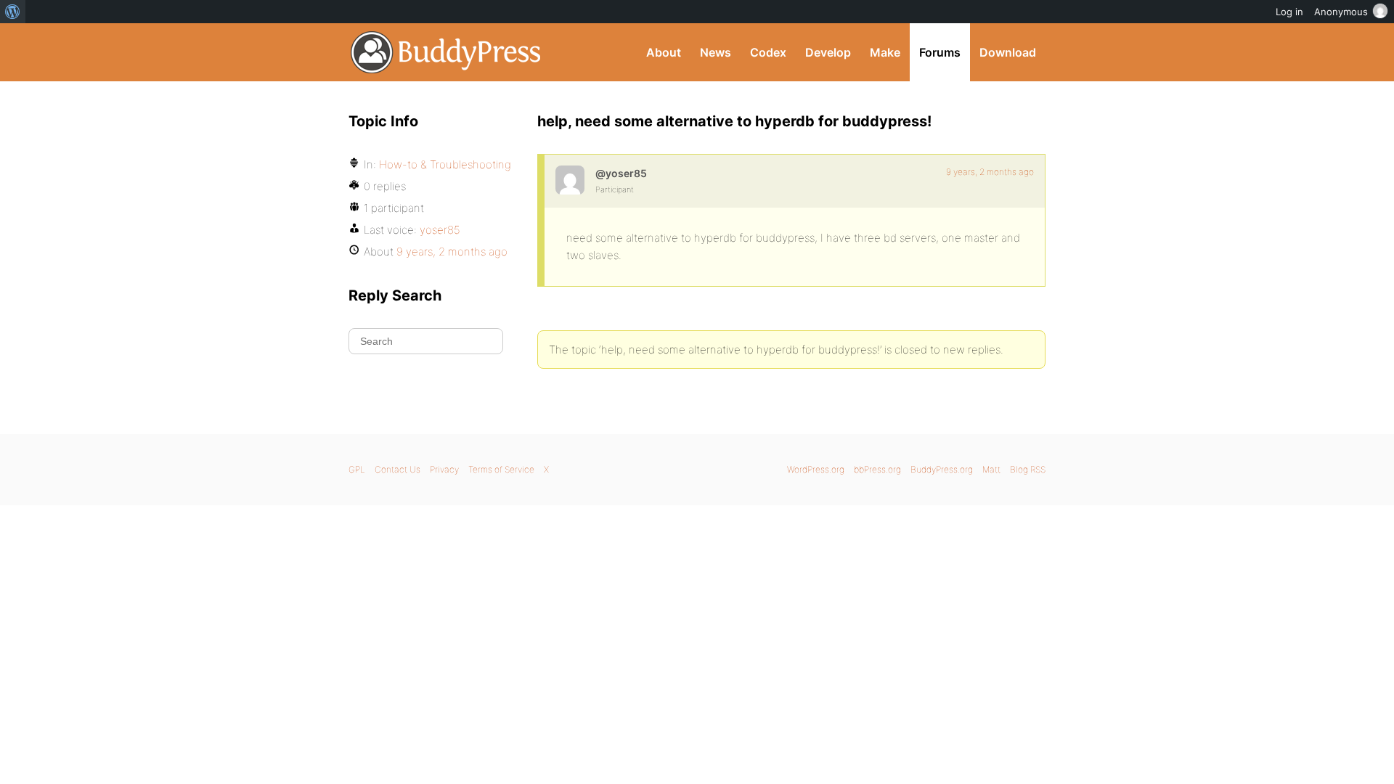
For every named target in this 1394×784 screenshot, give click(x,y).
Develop (828, 52)
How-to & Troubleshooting (445, 164)
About (663, 52)
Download (1007, 52)
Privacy (444, 469)
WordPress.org (815, 469)
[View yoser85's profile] (569, 180)
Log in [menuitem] (1289, 11)
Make (885, 52)
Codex (768, 52)
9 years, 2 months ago (990, 171)
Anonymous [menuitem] (1341, 11)
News (715, 52)
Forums (940, 52)
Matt (991, 469)
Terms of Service (501, 469)
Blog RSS (1028, 469)
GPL (356, 469)
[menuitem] (12, 11)
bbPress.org (877, 469)
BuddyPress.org (446, 52)
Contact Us (397, 469)
